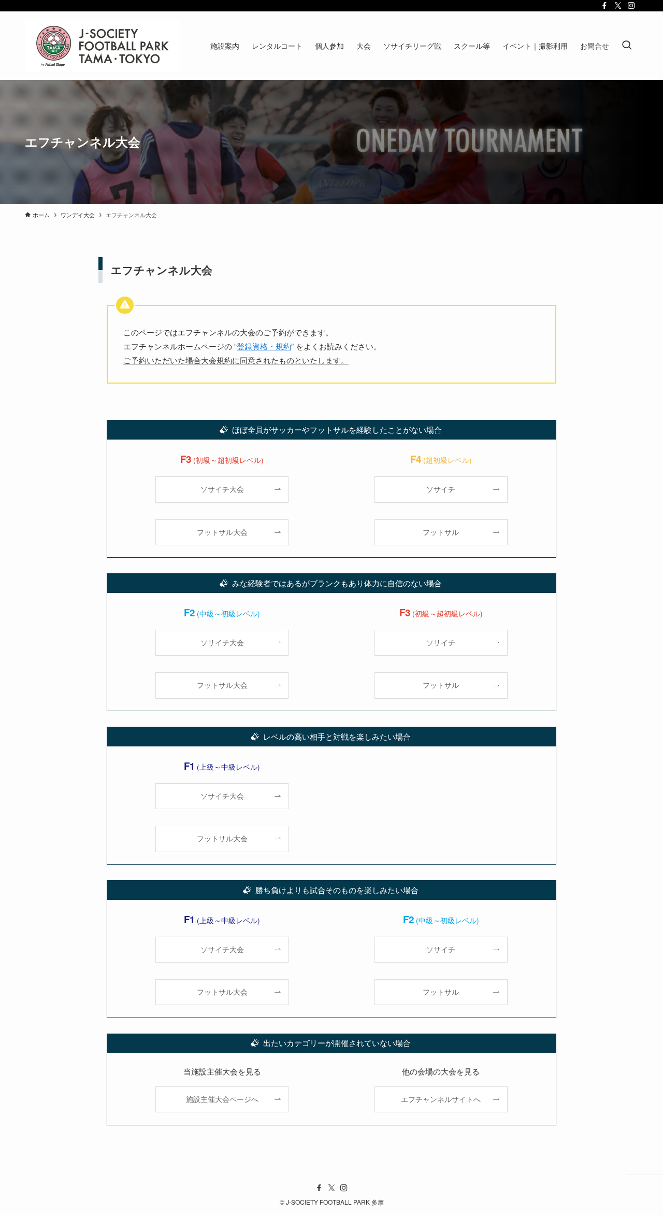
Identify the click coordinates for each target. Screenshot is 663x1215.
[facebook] (604, 5)
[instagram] (631, 5)
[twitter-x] (618, 5)
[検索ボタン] (626, 45)
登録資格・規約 (264, 346)
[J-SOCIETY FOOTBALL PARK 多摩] (102, 46)
